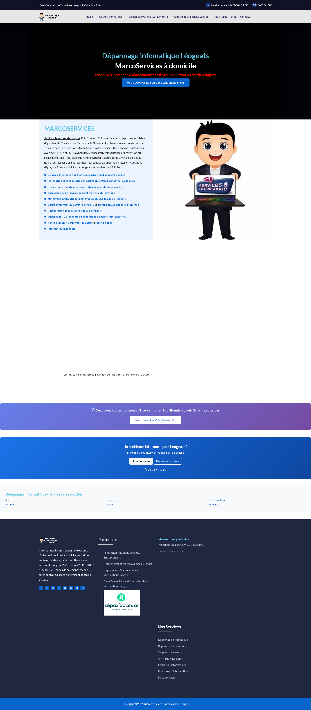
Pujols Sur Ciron (217, 499)
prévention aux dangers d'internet (118, 204)
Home (89, 16)
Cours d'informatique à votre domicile (71, 204)
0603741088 (265, 5)
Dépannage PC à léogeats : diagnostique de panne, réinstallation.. (87, 216)
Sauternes (11, 499)
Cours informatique (111, 16)
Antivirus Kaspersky (170, 658)
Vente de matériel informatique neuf (70, 222)
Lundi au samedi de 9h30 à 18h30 (229, 5)
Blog (234, 16)
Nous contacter (141, 461)
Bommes (112, 499)
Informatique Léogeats (61, 228)
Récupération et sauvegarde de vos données (74, 210)
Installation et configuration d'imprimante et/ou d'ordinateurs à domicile (92, 180)
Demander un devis (167, 461)
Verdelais (213, 504)
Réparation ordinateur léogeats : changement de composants (85, 186)
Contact (245, 16)
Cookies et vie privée (171, 551)
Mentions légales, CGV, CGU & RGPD (180, 544)
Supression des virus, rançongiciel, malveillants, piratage (81, 192)
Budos (110, 504)
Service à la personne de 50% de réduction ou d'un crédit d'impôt (86, 174)
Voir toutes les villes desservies (155, 420)
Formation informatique (172, 664)
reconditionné (103, 222)
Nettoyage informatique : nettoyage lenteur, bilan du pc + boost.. (87, 198)
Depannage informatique (173, 639)
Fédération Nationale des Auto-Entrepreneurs (122, 555)
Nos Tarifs (221, 16)
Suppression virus (168, 652)
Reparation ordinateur (171, 646)
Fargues (9, 504)
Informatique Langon (177, 704)
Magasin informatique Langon (190, 16)
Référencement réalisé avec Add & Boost (128, 563)
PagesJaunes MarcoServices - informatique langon (121, 572)
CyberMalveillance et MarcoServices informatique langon (126, 584)
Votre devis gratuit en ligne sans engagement (155, 82)
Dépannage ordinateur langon (147, 16)
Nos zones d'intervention (173, 671)
